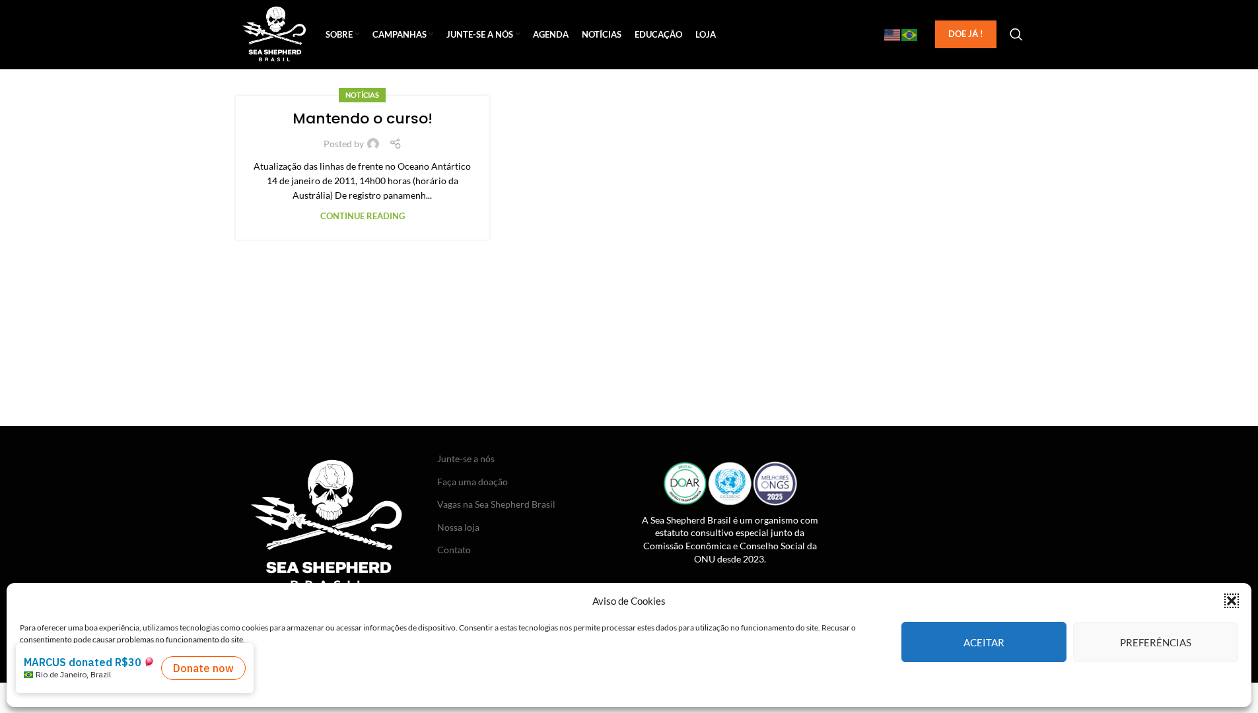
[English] (892, 34)
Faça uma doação (472, 481)
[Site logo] (274, 33)
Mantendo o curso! (363, 118)
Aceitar (983, 642)
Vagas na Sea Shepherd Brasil (496, 504)
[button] (1231, 600)
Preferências (1155, 642)
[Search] (1016, 34)
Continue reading (362, 216)
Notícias (362, 94)
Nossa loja (458, 527)
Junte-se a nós (466, 458)
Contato (454, 549)
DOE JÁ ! (965, 33)
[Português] (910, 34)
